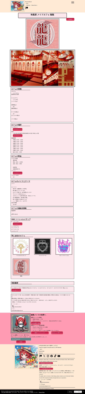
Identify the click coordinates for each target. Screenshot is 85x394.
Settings (70, 391)
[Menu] (73, 2)
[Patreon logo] (26, 7)
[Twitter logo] (12, 306)
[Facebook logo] (51, 356)
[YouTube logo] (58, 356)
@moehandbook (17, 306)
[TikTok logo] (55, 356)
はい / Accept (78, 391)
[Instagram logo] (47, 356)
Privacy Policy (42, 392)
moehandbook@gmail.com (17, 310)
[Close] (83, 392)
